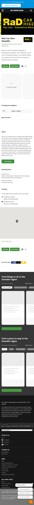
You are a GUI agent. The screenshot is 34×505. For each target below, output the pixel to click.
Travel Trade (5, 485)
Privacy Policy (5, 470)
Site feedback (5, 452)
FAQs (3, 461)
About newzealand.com (7, 463)
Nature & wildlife (7, 287)
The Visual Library (6, 483)
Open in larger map (6, 241)
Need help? (4, 454)
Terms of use (5, 468)
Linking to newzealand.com (8, 467)
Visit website (14, 66)
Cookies (4, 472)
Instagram (6, 440)
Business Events (6, 487)
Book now (5, 66)
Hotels (11, 349)
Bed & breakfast (21, 349)
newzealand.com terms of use (10, 416)
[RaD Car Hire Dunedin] (28, 39)
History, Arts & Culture (20, 287)
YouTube (6, 444)
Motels (4, 349)
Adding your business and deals (10, 465)
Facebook (6, 442)
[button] (3, 10)
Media (3, 481)
